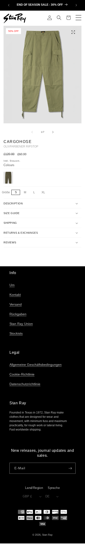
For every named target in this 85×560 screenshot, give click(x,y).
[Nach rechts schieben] (53, 132)
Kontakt (15, 295)
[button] (59, 18)
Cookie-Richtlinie (21, 374)
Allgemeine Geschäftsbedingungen (35, 364)
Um (12, 285)
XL (44, 192)
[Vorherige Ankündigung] (9, 5)
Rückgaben (17, 314)
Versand (15, 304)
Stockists (16, 333)
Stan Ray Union (21, 324)
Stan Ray (47, 534)
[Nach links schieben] (32, 132)
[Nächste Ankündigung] (76, 5)
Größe (6, 192)
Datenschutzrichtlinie (24, 384)
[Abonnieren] (70, 468)
